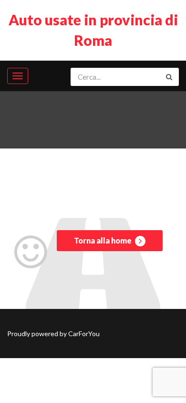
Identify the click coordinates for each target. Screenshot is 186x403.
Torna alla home (103, 240)
